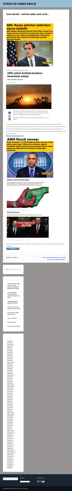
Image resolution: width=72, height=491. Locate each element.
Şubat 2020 (9, 394)
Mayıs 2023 (9, 349)
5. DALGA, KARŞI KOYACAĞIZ (14, 326)
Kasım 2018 (9, 407)
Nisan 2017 (9, 437)
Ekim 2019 (9, 399)
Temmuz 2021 (10, 375)
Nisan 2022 (9, 365)
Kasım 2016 (9, 445)
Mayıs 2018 (9, 417)
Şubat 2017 (9, 440)
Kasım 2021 (9, 371)
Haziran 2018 (10, 415)
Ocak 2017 (9, 441)
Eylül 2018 (9, 411)
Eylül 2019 (9, 401)
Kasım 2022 (9, 357)
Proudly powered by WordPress (9, 488)
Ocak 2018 (9, 424)
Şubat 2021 (9, 381)
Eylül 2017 (9, 428)
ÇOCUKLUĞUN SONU (12, 322)
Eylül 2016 (9, 448)
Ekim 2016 (9, 446)
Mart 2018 (9, 420)
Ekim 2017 (9, 427)
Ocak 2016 (9, 461)
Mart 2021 (9, 380)
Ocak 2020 (9, 396)
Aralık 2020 (9, 383)
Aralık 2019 (9, 398)
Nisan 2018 (9, 419)
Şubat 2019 (9, 404)
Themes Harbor (25, 488)
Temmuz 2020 (10, 386)
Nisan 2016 (9, 456)
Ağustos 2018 (10, 412)
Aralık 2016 (9, 443)
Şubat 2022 (9, 367)
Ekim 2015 (9, 466)
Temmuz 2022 (10, 362)
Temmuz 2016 (10, 451)
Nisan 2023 (9, 350)
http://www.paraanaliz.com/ (15, 136)
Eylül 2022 (9, 360)
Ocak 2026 (9, 341)
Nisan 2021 (9, 378)
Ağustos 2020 (10, 384)
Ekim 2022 (9, 358)
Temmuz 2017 (10, 432)
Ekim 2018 (9, 409)
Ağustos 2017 (10, 430)
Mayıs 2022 (9, 363)
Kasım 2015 (9, 464)
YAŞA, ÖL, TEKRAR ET (12, 318)
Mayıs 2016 (9, 454)
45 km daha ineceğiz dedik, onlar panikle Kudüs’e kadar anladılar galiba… (54, 257)
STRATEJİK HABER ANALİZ (19, 3)
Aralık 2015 (9, 463)
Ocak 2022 (9, 368)
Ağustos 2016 (10, 450)
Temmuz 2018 (10, 414)
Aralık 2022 (9, 355)
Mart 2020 (9, 393)
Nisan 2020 (9, 391)
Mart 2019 (9, 402)
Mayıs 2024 (9, 345)
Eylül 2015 (9, 467)
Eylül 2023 (9, 347)
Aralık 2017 (9, 425)
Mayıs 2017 (9, 435)
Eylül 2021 (9, 373)
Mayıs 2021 (9, 376)
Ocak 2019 (9, 406)
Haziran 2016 (10, 453)
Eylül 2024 (9, 342)
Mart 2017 (9, 438)
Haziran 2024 (10, 344)
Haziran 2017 (10, 433)
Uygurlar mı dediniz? (12, 256)
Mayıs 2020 (9, 389)
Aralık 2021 (9, 370)
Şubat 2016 (9, 459)
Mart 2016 (9, 458)
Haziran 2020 (10, 388)
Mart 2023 (9, 352)
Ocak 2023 (9, 354)
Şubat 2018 (9, 422)
